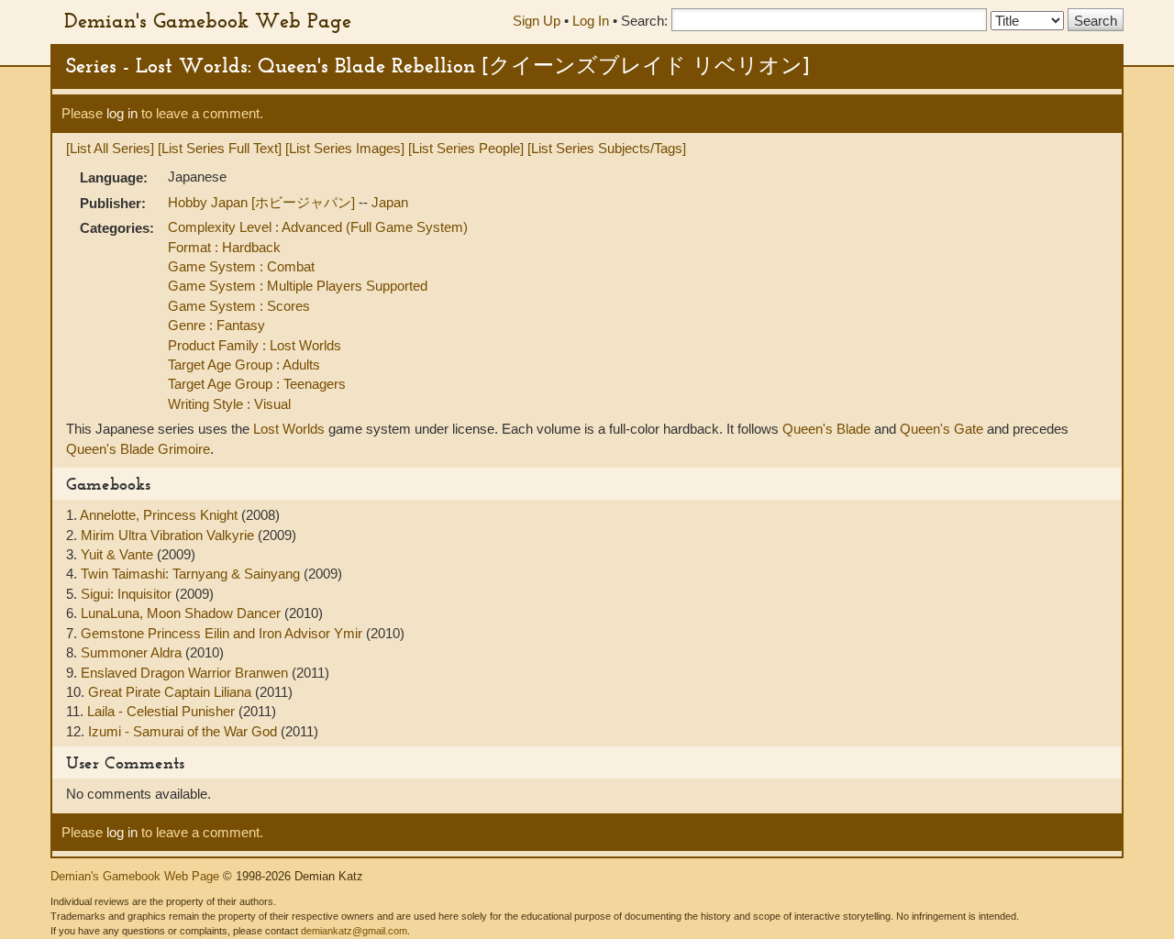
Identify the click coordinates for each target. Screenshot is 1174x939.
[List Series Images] (344, 148)
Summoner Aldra (133, 652)
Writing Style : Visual (229, 404)
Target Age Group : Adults (244, 364)
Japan (389, 202)
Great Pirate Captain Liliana (171, 692)
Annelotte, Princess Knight (160, 515)
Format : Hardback (224, 247)
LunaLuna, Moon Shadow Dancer (182, 613)
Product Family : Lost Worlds (254, 345)
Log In (590, 20)
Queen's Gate (941, 428)
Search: (644, 20)
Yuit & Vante (119, 554)
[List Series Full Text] (220, 148)
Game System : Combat (241, 266)
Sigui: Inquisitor (128, 594)
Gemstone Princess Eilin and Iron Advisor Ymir (223, 633)
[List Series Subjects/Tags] (606, 148)
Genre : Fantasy (216, 325)
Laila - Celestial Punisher (162, 711)
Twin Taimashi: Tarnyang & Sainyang (192, 573)
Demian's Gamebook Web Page (207, 20)
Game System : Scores (239, 306)
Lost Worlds (289, 428)
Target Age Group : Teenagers (257, 384)
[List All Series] (110, 148)
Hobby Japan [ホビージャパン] (263, 202)
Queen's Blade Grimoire (138, 449)
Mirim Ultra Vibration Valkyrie (169, 535)
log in (122, 113)
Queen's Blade (826, 428)
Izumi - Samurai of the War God (184, 731)
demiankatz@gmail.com (354, 930)
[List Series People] (466, 148)
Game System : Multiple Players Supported (297, 285)
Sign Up (536, 20)
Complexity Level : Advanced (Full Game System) (318, 227)
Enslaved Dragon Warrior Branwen (186, 672)
